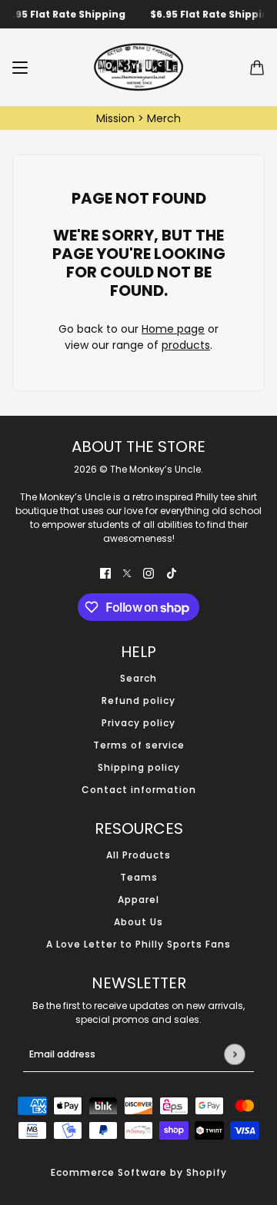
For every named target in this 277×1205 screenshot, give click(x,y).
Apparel (138, 899)
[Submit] (234, 1054)
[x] (127, 573)
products (186, 345)
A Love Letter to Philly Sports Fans (138, 944)
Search (138, 678)
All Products (138, 854)
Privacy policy (138, 722)
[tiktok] (171, 573)
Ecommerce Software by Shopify (139, 1172)
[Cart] (257, 67)
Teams (139, 877)
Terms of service (139, 745)
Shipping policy (139, 767)
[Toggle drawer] (20, 67)
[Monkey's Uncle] (138, 68)
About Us (138, 921)
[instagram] (148, 573)
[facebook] (105, 573)
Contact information (139, 789)
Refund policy (138, 700)
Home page (173, 329)
